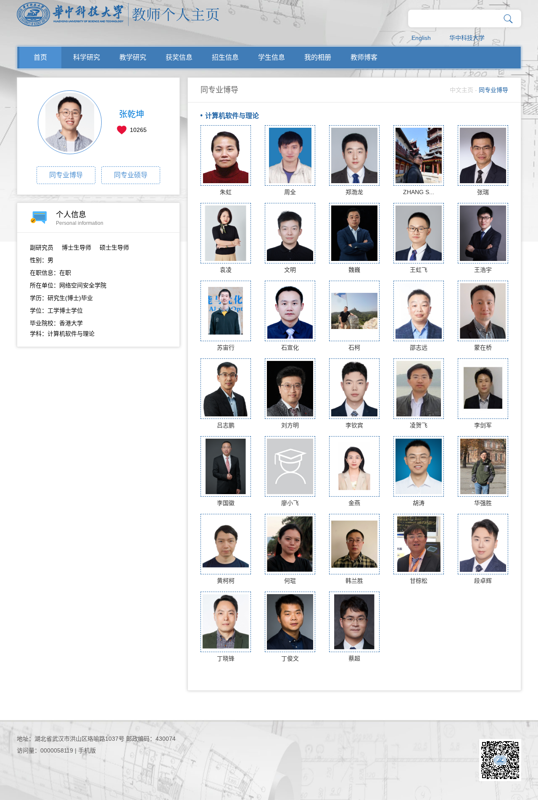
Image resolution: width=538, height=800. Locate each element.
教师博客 (364, 57)
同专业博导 (66, 175)
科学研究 (86, 57)
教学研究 (132, 57)
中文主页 (461, 90)
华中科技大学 (467, 37)
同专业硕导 (131, 175)
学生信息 (271, 57)
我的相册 (317, 57)
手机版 (87, 750)
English (421, 37)
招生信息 (225, 57)
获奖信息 (179, 57)
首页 (40, 57)
